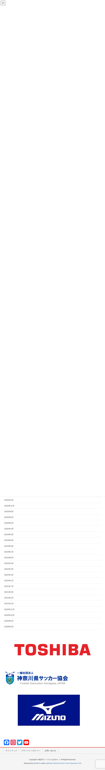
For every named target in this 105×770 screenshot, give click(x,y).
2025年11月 (9, 506)
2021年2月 (9, 598)
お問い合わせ (50, 750)
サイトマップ (11, 750)
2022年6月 (9, 557)
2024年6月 (9, 534)
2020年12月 (9, 609)
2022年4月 (9, 563)
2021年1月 (9, 603)
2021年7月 (9, 586)
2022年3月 (9, 569)
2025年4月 (9, 529)
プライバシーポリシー (30, 750)
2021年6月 (9, 592)
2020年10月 (9, 615)
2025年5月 (9, 523)
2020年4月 (9, 627)
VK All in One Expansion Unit (70, 763)
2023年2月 (9, 552)
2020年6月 (9, 621)
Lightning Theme (51, 763)
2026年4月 (9, 500)
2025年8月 (9, 511)
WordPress (37, 763)
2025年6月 (9, 517)
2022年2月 (9, 575)
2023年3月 (9, 546)
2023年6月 (9, 540)
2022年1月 (9, 580)
